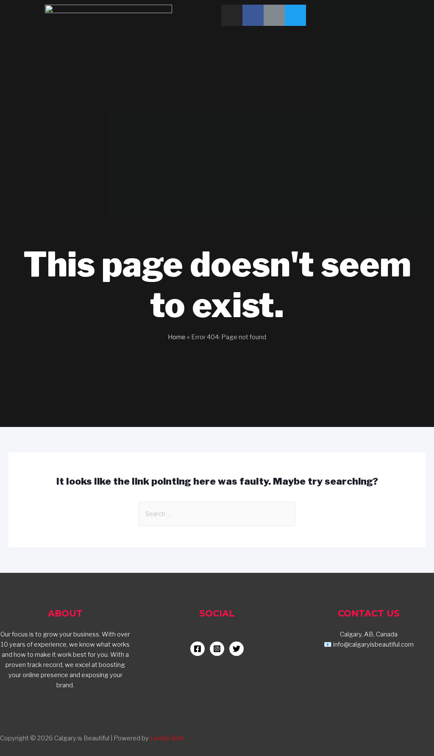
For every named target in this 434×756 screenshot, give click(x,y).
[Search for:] (217, 514)
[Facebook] (253, 15)
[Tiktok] (274, 15)
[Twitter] (295, 15)
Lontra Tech (167, 738)
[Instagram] (231, 15)
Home (177, 337)
